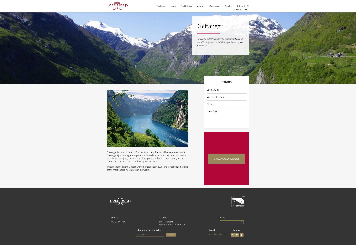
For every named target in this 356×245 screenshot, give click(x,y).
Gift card (241, 6)
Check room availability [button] (226, 159)
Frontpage (160, 6)
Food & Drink (186, 6)
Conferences (214, 6)
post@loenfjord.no (217, 234)
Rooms (173, 6)
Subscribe (171, 234)
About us (228, 6)
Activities (200, 6)
